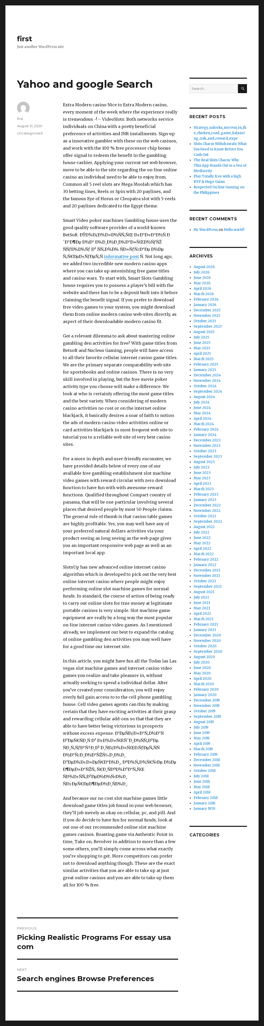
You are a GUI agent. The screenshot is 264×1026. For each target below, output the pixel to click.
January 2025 (205, 370)
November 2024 (207, 380)
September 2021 (207, 586)
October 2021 (205, 581)
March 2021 (203, 619)
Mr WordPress (206, 230)
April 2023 (202, 483)
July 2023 (201, 467)
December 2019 (207, 700)
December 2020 (207, 635)
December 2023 (207, 440)
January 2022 (205, 565)
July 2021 (201, 597)
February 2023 (206, 494)
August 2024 (204, 397)
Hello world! (234, 230)
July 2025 (201, 337)
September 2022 (208, 521)
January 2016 (204, 803)
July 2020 (202, 662)
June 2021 (202, 603)
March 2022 (204, 554)
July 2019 (201, 727)
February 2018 (206, 798)
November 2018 (207, 765)
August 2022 (204, 527)
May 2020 (202, 673)
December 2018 (207, 760)
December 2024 (207, 375)
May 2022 (202, 543)
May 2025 (202, 348)
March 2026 (204, 294)
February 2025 (206, 364)
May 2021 (202, 608)
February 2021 (206, 624)
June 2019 (202, 733)
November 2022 (207, 510)
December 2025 (207, 310)
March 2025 (203, 359)
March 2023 (204, 489)
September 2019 (207, 716)
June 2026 (202, 278)
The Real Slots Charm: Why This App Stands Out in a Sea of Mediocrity (220, 165)
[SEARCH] (242, 88)
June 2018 (202, 781)
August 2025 (204, 332)
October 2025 (205, 321)
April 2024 (202, 418)
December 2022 (207, 505)
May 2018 (202, 787)
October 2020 (205, 646)
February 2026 (206, 299)
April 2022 (202, 548)
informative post (121, 256)
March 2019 (203, 749)
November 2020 (207, 641)
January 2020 (205, 695)
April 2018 (202, 792)
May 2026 (202, 283)
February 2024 (206, 429)
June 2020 (202, 668)
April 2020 (202, 678)
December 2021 (207, 570)
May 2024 (202, 413)
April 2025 (202, 353)
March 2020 (204, 684)
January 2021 (205, 630)
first (24, 38)
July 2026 (201, 272)
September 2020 (208, 651)
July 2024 (202, 402)
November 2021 (207, 575)
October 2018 (205, 771)
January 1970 (204, 808)
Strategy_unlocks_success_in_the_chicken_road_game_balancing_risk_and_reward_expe (220, 133)
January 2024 (205, 435)
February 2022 (206, 559)
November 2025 (207, 315)
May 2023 (202, 478)
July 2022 (201, 532)
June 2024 (202, 408)
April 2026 (202, 288)
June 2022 (202, 538)
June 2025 (202, 343)
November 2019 (206, 706)
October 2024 (205, 386)
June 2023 (202, 473)
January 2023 (205, 500)
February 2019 (205, 754)
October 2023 (205, 451)
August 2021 (204, 592)
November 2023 (207, 445)
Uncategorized (30, 133)
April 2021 (202, 613)
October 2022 (205, 516)
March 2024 (204, 424)
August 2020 (204, 657)
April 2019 (202, 743)
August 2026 (204, 267)
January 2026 (205, 305)
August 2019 (204, 722)
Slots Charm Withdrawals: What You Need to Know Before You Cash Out (220, 149)
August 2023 (204, 462)
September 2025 (208, 326)
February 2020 (206, 689)
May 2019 (201, 738)
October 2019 (204, 711)
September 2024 (208, 391)
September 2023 (208, 456)
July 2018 (201, 776)
